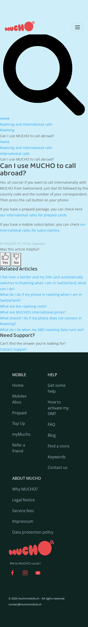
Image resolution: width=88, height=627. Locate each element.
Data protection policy (32, 532)
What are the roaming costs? (23, 306)
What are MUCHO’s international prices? (33, 312)
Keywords (57, 457)
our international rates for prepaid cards (33, 215)
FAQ (51, 424)
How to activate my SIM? (58, 408)
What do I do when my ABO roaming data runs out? (42, 329)
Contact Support (13, 349)
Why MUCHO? (25, 489)
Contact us (57, 467)
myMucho (21, 434)
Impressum (22, 521)
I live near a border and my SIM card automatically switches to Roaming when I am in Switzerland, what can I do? (43, 283)
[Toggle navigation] (77, 27)
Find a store (58, 446)
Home (17, 385)
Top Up (18, 423)
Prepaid (19, 413)
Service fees (23, 510)
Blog (52, 435)
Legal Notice (23, 500)
